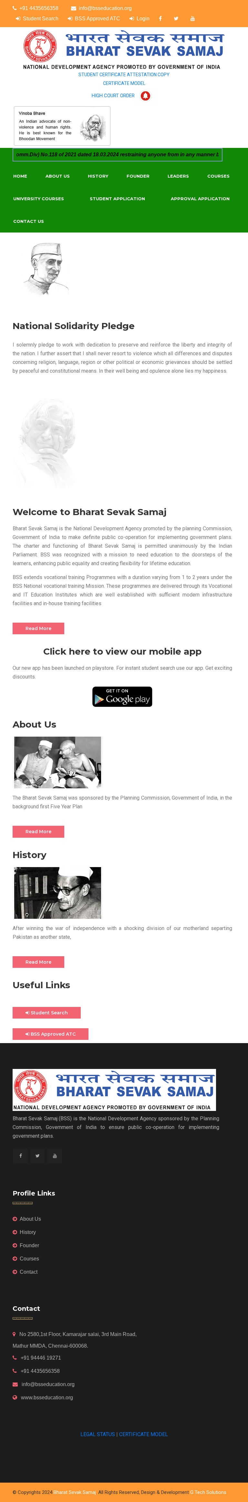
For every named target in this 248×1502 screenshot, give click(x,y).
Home (20, 176)
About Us (58, 176)
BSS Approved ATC (97, 18)
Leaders (178, 176)
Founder (138, 176)
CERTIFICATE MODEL (124, 83)
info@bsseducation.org (105, 8)
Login (143, 18)
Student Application (117, 198)
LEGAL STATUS (97, 1434)
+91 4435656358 (38, 8)
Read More (38, 628)
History (98, 176)
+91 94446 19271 (40, 1358)
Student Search (40, 18)
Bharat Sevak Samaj (75, 1492)
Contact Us (28, 221)
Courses (218, 176)
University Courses (38, 198)
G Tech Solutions (208, 1492)
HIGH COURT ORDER (113, 95)
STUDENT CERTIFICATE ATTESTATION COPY (124, 74)
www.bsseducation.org (46, 1397)
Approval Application (200, 198)
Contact (28, 1272)
